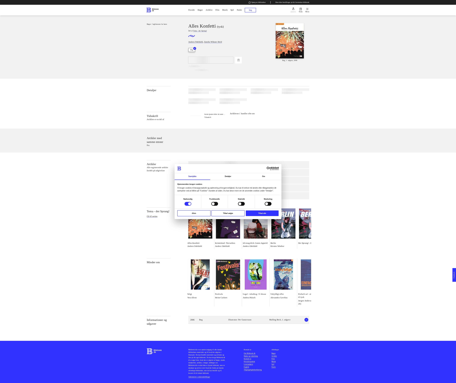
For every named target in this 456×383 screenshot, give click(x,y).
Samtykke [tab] (192, 176)
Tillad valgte (228, 213)
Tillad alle (262, 213)
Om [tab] (263, 176)
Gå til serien (152, 216)
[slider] (289, 42)
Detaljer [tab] (228, 176)
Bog (191, 50)
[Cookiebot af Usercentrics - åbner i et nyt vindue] (268, 168)
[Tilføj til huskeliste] (238, 60)
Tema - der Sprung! (158, 211)
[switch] (214, 204)
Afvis (194, 213)
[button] (248, 320)
